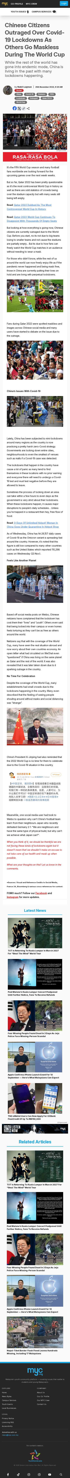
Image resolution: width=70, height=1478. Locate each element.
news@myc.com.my (10, 1435)
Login (64, 3)
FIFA (52, 94)
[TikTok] (18, 1474)
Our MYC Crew (43, 1400)
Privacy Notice (8, 1418)
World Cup (20, 102)
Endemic (41, 94)
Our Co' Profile (43, 1396)
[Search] (61, 1474)
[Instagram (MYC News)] (28, 1474)
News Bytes (7, 1396)
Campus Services (9, 1400)
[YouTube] (49, 1474)
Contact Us (41, 1404)
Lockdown (20, 98)
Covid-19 (29, 94)
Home (4, 1393)
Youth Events (7, 1404)
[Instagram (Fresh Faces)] (39, 1474)
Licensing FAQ (8, 1422)
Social (19, 90)
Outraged (34, 98)
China (18, 94)
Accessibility (7, 1426)
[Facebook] (8, 1474)
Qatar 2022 (47, 98)
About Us (41, 1393)
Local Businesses (9, 1408)
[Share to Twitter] (19, 108)
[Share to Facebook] (14, 108)
